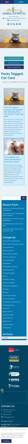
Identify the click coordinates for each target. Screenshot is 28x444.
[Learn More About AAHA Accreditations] (14, 350)
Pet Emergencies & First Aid (10, 266)
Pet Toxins (5, 292)
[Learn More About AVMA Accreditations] (14, 380)
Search (23, 198)
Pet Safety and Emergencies (10, 286)
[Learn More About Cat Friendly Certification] (14, 374)
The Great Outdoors (8, 324)
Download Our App (14, 63)
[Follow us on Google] (14, 24)
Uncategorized (7, 327)
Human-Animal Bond (8, 260)
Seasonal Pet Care (7, 318)
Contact (21, 2)
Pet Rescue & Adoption (9, 282)
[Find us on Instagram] (11, 24)
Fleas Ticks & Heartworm (9, 257)
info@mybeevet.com (14, 20)
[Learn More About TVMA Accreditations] (14, 386)
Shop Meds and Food (14, 58)
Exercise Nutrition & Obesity (10, 254)
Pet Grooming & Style (8, 270)
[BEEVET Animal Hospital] (14, 10)
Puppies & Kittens (7, 311)
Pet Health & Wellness (8, 273)
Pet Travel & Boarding (8, 298)
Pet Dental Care (7, 263)
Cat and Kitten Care (8, 247)
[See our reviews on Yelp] (17, 24)
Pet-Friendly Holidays (8, 305)
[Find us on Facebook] (8, 24)
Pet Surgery (6, 289)
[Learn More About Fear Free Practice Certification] (14, 358)
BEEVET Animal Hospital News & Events (13, 244)
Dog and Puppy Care (8, 250)
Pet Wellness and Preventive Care (12, 302)
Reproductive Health (8, 315)
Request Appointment (14, 67)
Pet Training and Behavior (10, 295)
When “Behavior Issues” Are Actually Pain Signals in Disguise (14, 214)
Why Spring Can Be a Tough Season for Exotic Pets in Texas (13, 230)
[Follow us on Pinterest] (20, 24)
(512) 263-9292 (15, 16)
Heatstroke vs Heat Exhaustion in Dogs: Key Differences (13, 209)
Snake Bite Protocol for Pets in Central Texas (13, 224)
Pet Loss (5, 276)
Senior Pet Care (7, 321)
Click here (10, 437)
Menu (7, 2)
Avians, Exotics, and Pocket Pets (11, 241)
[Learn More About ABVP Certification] (14, 367)
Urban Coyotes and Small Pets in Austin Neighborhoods (13, 219)
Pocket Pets (6, 308)
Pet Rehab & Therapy (8, 279)
